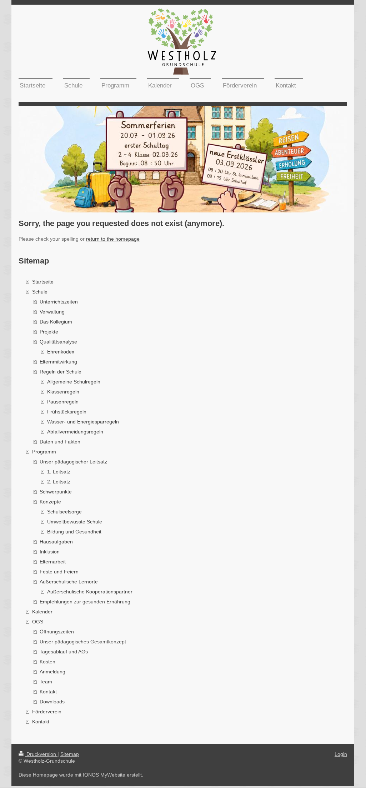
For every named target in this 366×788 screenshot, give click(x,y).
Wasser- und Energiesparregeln (83, 422)
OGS (37, 621)
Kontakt (48, 691)
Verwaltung (52, 312)
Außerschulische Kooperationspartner (89, 591)
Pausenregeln (63, 402)
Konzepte (50, 502)
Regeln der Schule (60, 372)
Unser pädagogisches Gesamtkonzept (83, 641)
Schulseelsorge (64, 512)
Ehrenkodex (60, 352)
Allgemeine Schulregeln (73, 382)
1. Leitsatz (58, 472)
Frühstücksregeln (66, 412)
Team (46, 681)
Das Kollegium (56, 322)
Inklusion (50, 551)
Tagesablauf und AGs (64, 651)
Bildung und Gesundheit (74, 531)
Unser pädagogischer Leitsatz (73, 462)
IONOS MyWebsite (104, 775)
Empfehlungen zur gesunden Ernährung (85, 601)
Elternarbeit (53, 561)
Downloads (52, 701)
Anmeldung (52, 671)
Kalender (42, 611)
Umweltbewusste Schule (74, 522)
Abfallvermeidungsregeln (75, 432)
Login (341, 754)
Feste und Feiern (59, 571)
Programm (44, 452)
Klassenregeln (63, 392)
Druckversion (41, 754)
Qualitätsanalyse (58, 342)
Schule (39, 292)
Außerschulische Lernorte (69, 581)
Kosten (47, 661)
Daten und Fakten (60, 442)
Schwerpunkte (56, 492)
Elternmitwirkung (58, 362)
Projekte (49, 332)
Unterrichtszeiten (59, 302)
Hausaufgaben (56, 541)
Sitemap (69, 754)
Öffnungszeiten (57, 631)
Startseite (43, 282)
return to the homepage (113, 239)
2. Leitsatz (58, 482)
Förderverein (46, 711)
